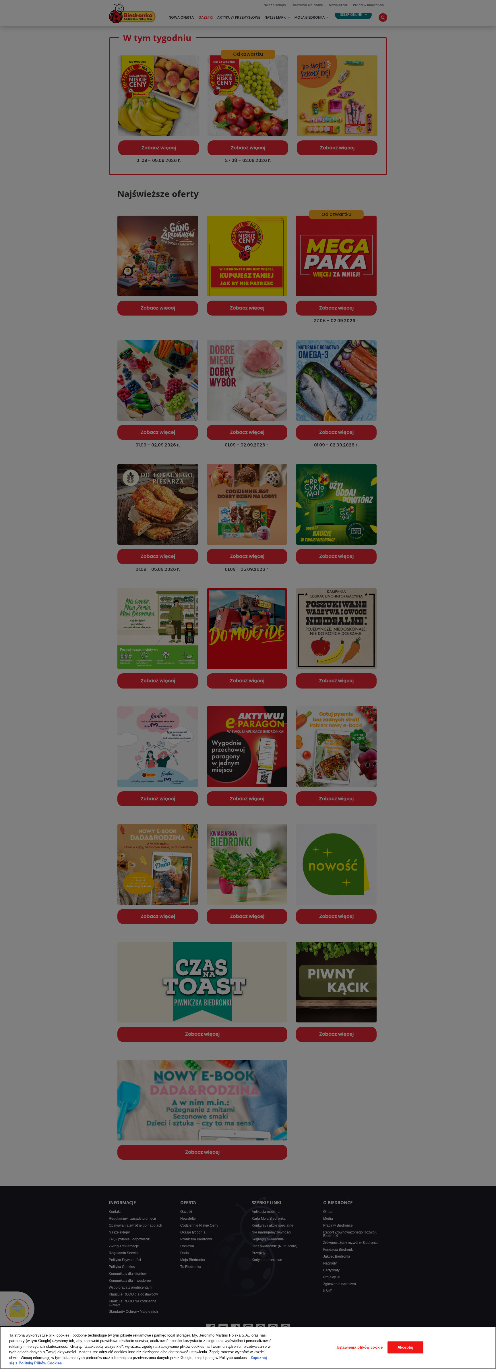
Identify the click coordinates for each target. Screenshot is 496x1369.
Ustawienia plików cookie (360, 1347)
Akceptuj (405, 1347)
